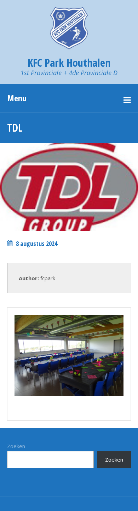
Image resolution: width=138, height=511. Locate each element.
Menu (17, 98)
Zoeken (16, 446)
